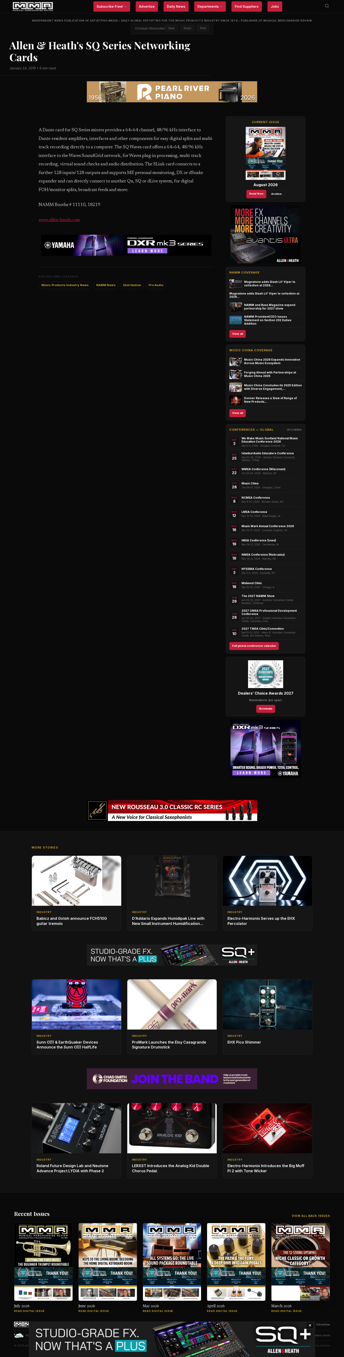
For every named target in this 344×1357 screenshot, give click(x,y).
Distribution (132, 285)
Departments (208, 6)
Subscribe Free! (110, 6)
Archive (276, 193)
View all (237, 333)
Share (187, 28)
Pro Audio (156, 285)
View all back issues (311, 1216)
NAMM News (106, 285)
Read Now (256, 193)
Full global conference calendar (254, 645)
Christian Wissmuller (150, 28)
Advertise (147, 6)
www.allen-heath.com (59, 220)
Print (203, 28)
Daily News (176, 6)
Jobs (275, 6)
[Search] (327, 7)
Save (171, 28)
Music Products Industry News (65, 285)
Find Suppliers (247, 6)
